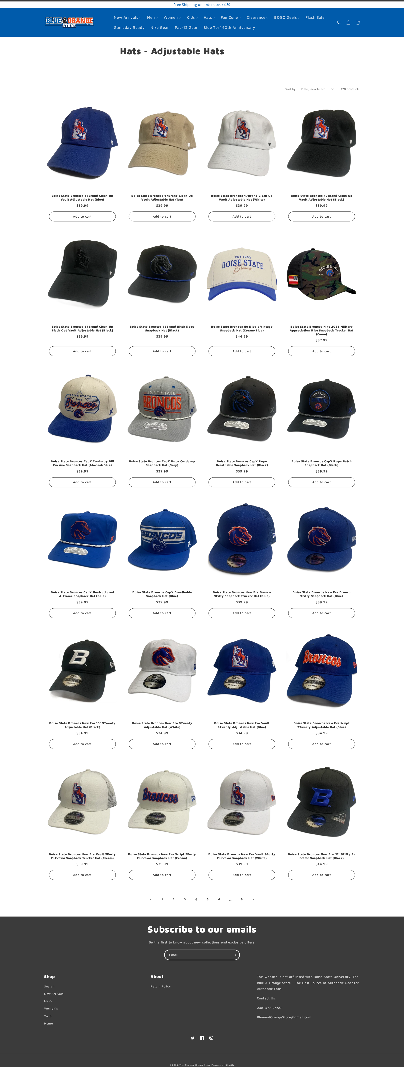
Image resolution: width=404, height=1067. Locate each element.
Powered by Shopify (223, 1065)
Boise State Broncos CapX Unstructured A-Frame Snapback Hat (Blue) (82, 594)
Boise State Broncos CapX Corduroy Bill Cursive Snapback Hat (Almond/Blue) (82, 463)
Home (48, 1023)
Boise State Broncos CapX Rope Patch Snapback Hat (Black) (321, 463)
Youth (48, 1016)
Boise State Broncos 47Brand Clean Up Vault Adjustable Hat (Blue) (82, 197)
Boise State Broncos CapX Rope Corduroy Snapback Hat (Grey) (162, 463)
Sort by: (291, 89)
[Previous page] (150, 899)
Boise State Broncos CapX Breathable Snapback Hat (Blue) (162, 594)
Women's (51, 1008)
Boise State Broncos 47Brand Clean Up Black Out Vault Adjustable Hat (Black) (82, 328)
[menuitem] (127, 17)
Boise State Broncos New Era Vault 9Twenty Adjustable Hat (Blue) (242, 725)
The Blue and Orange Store (195, 1065)
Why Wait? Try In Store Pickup (181, 4)
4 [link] (196, 899)
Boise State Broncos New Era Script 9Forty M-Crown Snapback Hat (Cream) (162, 856)
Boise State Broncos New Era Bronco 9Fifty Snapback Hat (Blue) (321, 594)
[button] (339, 22)
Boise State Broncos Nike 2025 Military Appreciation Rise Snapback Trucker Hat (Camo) (321, 330)
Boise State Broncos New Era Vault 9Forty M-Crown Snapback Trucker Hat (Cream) (82, 856)
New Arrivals (54, 993)
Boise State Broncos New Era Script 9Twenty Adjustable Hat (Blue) (322, 725)
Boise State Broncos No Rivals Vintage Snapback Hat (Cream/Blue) (241, 328)
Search (49, 986)
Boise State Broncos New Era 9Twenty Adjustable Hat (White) (162, 725)
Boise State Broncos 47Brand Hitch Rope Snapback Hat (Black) (162, 328)
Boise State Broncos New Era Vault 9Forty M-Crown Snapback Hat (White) (241, 856)
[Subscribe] (234, 955)
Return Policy (160, 986)
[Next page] (253, 899)
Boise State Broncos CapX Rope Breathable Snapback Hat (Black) (242, 463)
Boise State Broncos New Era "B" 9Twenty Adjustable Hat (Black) (82, 725)
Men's (48, 1001)
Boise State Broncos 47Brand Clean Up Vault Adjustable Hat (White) (242, 197)
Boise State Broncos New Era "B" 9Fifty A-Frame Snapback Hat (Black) (321, 856)
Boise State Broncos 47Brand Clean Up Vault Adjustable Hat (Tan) (162, 197)
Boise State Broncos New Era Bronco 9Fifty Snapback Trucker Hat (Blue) (242, 594)
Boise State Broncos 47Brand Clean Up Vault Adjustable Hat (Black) (321, 197)
